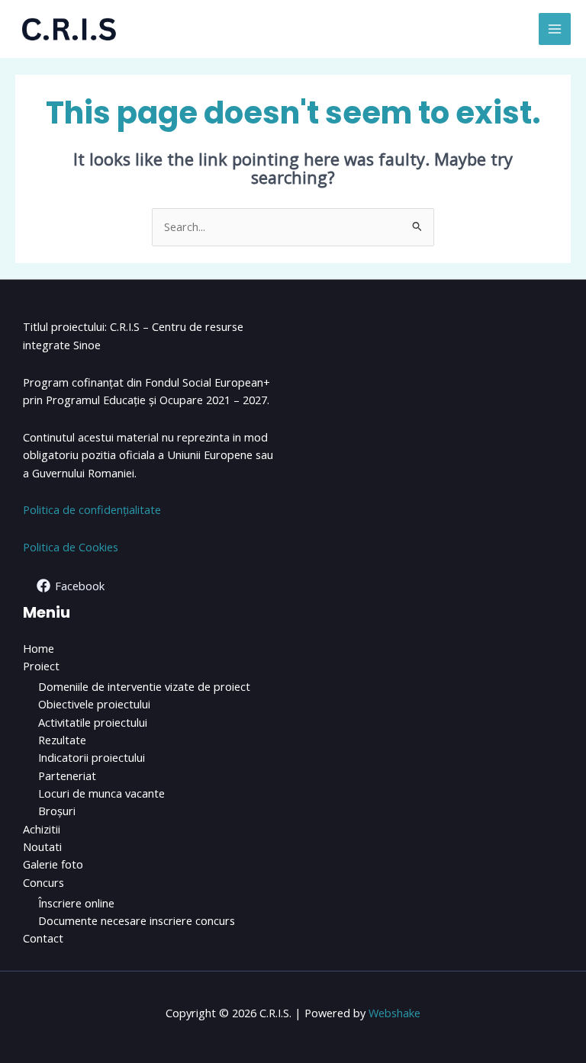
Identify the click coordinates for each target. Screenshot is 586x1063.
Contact (43, 938)
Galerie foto (53, 864)
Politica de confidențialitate (92, 509)
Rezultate (62, 739)
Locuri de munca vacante (101, 793)
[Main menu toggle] (555, 29)
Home (38, 648)
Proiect (41, 665)
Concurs (43, 882)
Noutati (42, 846)
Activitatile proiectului (92, 722)
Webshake (394, 1012)
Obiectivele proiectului (94, 703)
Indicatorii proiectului (91, 757)
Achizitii (41, 829)
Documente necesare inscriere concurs (136, 920)
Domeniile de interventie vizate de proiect (144, 686)
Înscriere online (76, 902)
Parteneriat (67, 775)
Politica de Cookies (70, 546)
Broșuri (57, 810)
